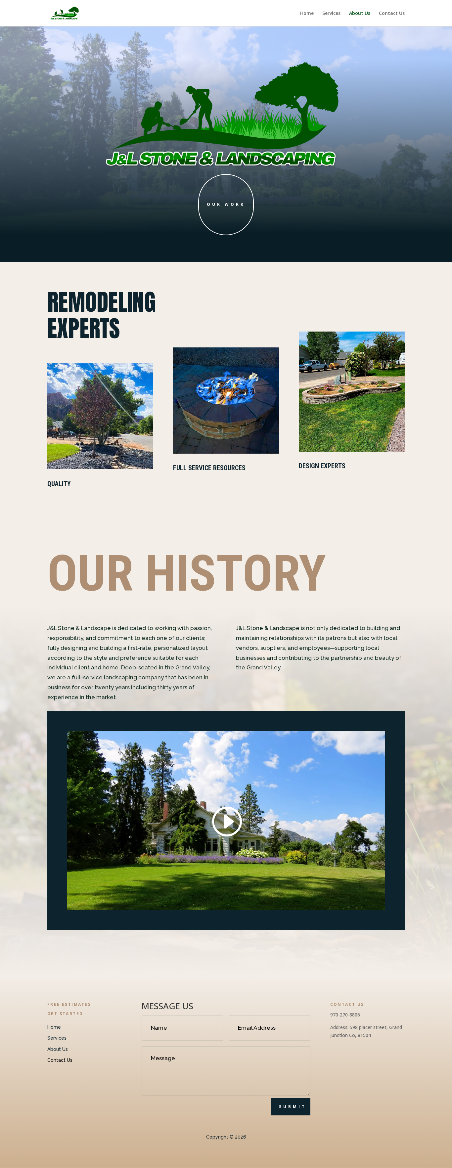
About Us (359, 13)
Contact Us (392, 13)
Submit (292, 1106)
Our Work (226, 204)
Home (307, 13)
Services (331, 13)
